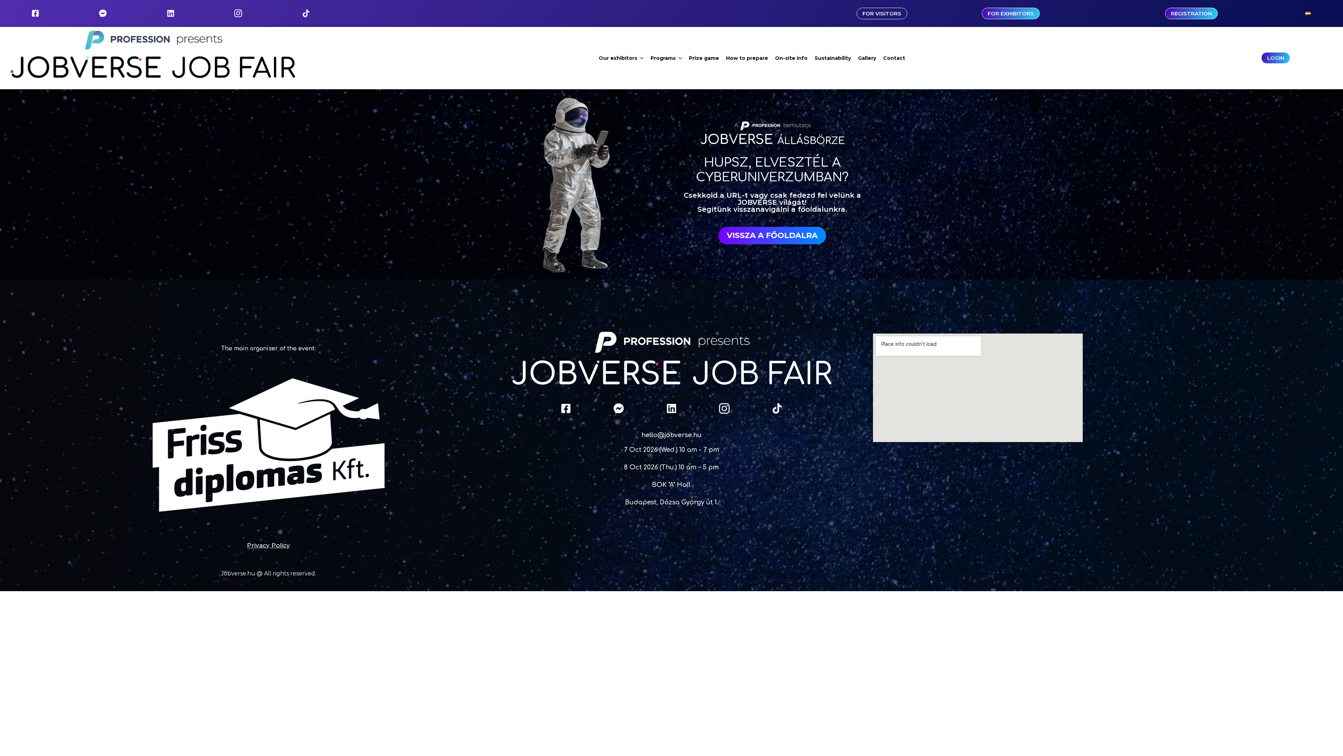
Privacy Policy (268, 545)
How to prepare (747, 58)
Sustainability (833, 58)
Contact (894, 58)
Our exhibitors (618, 58)
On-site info (791, 58)
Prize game (704, 58)
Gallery (867, 58)
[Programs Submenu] (680, 58)
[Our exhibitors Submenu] (642, 58)
